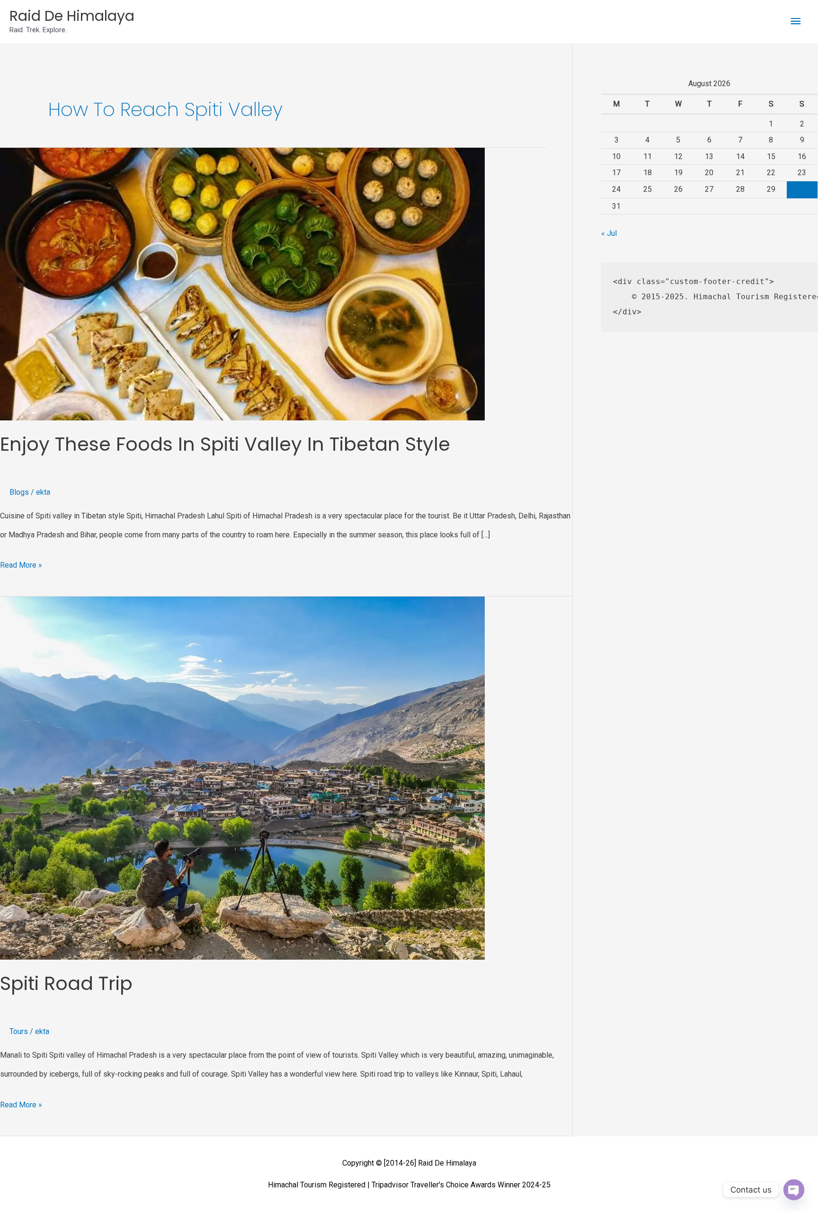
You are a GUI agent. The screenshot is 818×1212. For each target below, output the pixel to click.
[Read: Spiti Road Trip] (242, 777)
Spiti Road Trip (66, 983)
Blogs (19, 492)
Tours (18, 1031)
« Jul (609, 233)
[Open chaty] (793, 1189)
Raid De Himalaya (71, 16)
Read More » (21, 563)
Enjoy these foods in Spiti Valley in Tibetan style (225, 444)
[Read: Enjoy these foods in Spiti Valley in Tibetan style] (242, 283)
